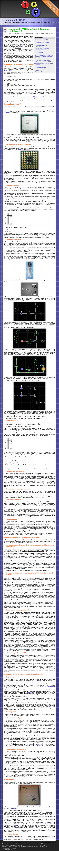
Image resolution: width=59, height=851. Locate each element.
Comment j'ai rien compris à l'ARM (41, 39)
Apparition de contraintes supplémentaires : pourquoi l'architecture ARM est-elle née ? (44, 56)
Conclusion (36, 70)
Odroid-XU (21, 46)
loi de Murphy (37, 79)
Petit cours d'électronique (41, 45)
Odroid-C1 (52, 823)
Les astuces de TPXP (13, 20)
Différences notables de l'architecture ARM (43, 54)
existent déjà (14, 808)
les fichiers (31, 692)
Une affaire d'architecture (41, 51)
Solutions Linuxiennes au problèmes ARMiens (43, 63)
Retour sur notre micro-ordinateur (43, 68)
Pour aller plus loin (39, 71)
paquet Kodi (18, 825)
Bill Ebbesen (7, 112)
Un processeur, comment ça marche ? (43, 42)
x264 (20, 722)
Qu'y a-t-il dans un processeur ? (42, 48)
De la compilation (39, 52)
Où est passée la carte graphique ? (42, 60)
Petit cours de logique (40, 44)
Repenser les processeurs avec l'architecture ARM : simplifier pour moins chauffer (44, 58)
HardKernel (18, 48)
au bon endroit (49, 768)
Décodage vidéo (38, 66)
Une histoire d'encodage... (41, 67)
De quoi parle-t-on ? (38, 41)
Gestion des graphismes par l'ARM (43, 61)
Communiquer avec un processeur (42, 49)
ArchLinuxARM (8, 70)
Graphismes (37, 64)
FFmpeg (39, 745)
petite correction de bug (48, 686)
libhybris (39, 680)
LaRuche (42, 837)
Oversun (37, 827)
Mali (9, 660)
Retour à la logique (40, 46)
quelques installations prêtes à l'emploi (37, 96)
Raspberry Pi (43, 823)
